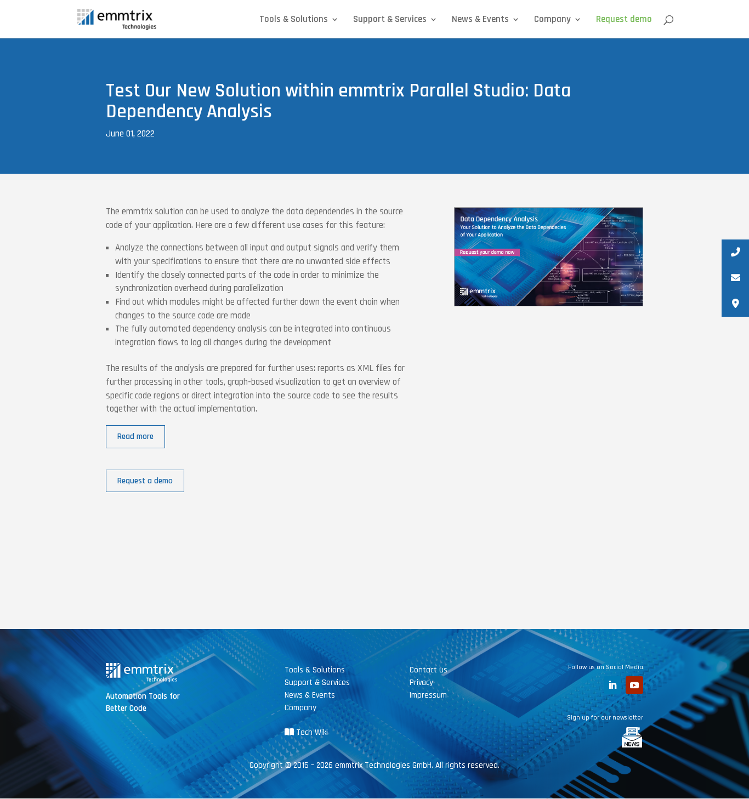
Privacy (421, 682)
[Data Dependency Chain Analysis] (548, 306)
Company (552, 20)
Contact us (428, 670)
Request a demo (145, 481)
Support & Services (390, 20)
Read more (135, 436)
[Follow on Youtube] (634, 685)
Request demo (624, 20)
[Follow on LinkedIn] (612, 685)
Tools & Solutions (293, 20)
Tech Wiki (311, 732)
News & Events (480, 20)
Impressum (428, 695)
